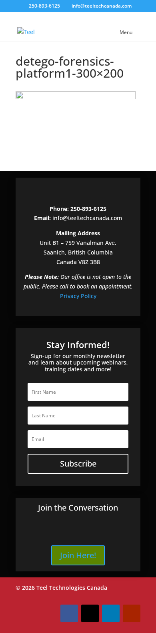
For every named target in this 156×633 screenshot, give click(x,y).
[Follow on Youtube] (131, 613)
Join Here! (78, 555)
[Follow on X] (90, 613)
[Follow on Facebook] (69, 613)
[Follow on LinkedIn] (111, 613)
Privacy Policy (78, 296)
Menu (126, 32)
